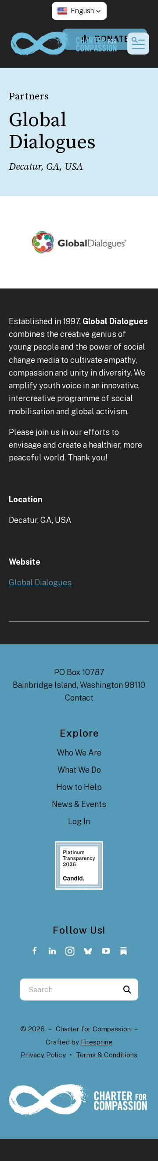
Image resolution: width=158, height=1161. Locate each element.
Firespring (97, 1042)
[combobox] (68, 989)
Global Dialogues (40, 582)
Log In (79, 821)
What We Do (79, 769)
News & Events (79, 804)
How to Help (79, 787)
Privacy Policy (43, 1055)
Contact (79, 697)
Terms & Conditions (106, 1055)
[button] (79, 11)
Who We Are (79, 752)
